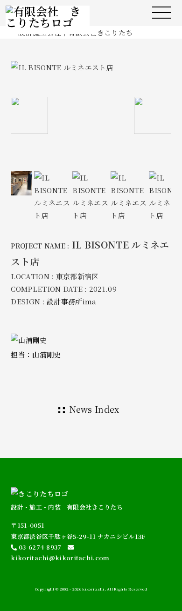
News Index (94, 409)
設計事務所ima (71, 301)
